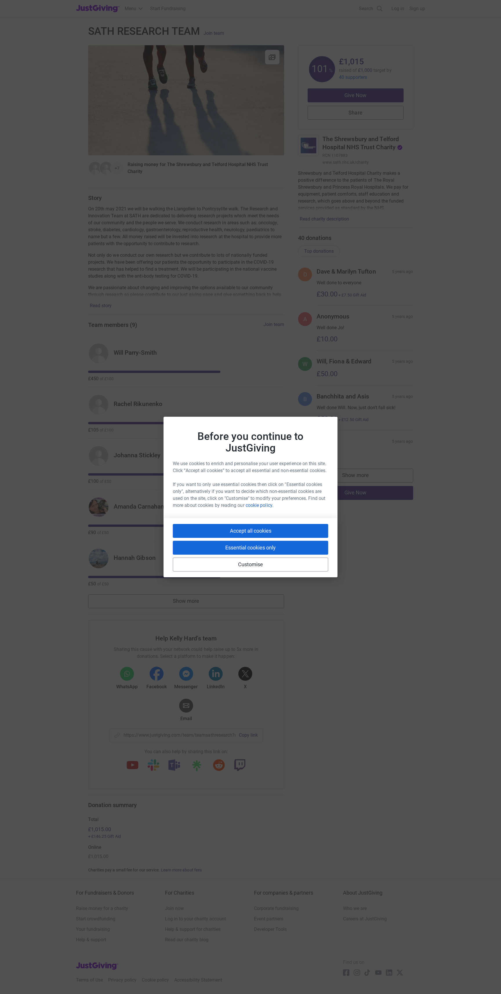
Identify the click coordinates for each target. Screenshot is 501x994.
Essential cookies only (250, 548)
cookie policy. (259, 505)
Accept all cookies (250, 531)
